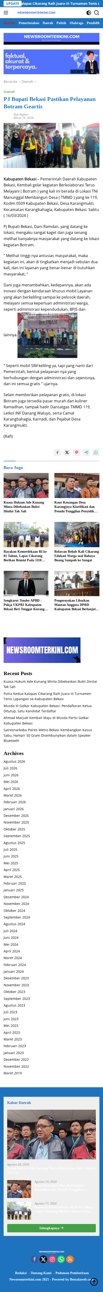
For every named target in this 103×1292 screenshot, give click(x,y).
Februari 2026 (15, 802)
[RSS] (70, 1259)
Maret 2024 (13, 958)
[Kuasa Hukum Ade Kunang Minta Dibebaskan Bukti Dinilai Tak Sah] (26, 485)
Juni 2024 (11, 937)
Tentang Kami (41, 1273)
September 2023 (17, 998)
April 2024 (12, 951)
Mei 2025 (11, 863)
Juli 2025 (10, 849)
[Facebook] (34, 1259)
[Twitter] (43, 1259)
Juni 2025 (11, 856)
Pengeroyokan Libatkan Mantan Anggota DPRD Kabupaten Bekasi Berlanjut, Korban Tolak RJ (75, 605)
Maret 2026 (13, 795)
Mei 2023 (11, 1025)
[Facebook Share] (57, 452)
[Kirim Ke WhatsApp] (95, 452)
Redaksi (21, 1273)
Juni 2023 (11, 1019)
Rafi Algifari (21, 114)
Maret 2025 (13, 876)
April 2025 (12, 869)
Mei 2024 (11, 944)
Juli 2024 (10, 931)
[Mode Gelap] (89, 13)
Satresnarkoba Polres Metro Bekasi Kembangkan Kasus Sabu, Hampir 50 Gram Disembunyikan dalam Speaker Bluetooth (48, 735)
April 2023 (12, 1032)
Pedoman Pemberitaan (72, 1273)
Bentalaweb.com (82, 1279)
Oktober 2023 (14, 991)
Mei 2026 (11, 781)
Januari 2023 (14, 1052)
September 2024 (17, 917)
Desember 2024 (16, 897)
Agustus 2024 (14, 924)
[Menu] (7, 13)
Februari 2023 (15, 1046)
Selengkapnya (49, 1228)
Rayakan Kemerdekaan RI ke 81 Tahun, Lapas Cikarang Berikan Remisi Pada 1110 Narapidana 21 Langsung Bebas (25, 556)
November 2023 (16, 985)
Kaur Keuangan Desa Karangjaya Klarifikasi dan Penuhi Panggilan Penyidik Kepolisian (74, 507)
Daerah (9, 91)
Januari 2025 (14, 890)
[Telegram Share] (86, 452)
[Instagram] (52, 1259)
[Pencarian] (96, 13)
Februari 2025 (15, 883)
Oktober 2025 (14, 829)
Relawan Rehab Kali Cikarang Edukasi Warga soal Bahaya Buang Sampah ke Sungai (76, 556)
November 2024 (16, 903)
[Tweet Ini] (67, 452)
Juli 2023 (10, 1012)
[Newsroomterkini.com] (35, 13)
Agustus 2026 (14, 761)
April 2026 (12, 788)
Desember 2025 (16, 815)
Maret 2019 (13, 1073)
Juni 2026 (11, 775)
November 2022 (16, 1066)
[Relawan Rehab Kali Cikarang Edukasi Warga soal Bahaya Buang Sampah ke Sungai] (76, 534)
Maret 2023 (13, 1039)
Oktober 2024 (14, 910)
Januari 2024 (14, 971)
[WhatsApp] (61, 1259)
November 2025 (16, 822)
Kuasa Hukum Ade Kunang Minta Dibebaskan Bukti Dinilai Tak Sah (24, 507)
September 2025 (17, 836)
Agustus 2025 (14, 842)
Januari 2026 (14, 809)
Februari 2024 (15, 964)
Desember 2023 (16, 978)
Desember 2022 (16, 1059)
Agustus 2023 (14, 1005)
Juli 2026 (10, 768)
